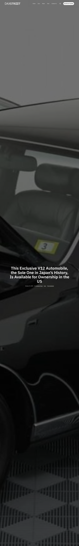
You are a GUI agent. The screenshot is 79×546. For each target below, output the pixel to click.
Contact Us (54, 3)
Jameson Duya (39, 286)
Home (34, 3)
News (43, 3)
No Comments (50, 286)
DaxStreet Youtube (68, 3)
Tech (48, 3)
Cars (39, 3)
